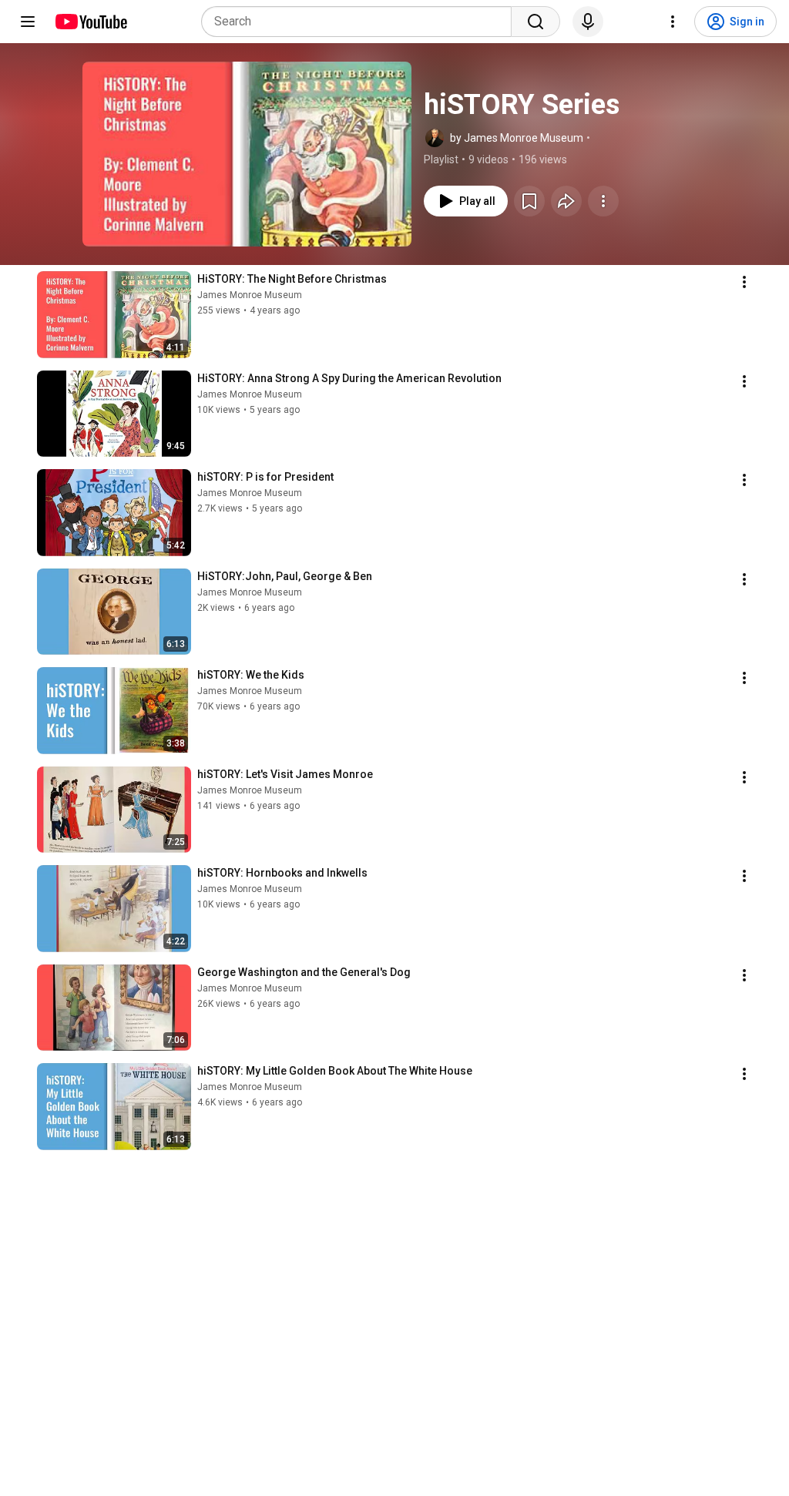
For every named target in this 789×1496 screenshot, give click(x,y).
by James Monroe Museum (516, 138)
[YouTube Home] (90, 21)
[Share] (566, 201)
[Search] (535, 21)
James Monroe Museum (249, 295)
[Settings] (672, 21)
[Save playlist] (529, 201)
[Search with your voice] (587, 21)
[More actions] (603, 201)
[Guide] (27, 21)
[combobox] (361, 21)
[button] (246, 154)
